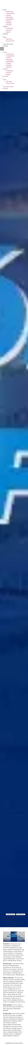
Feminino (8, 30)
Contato (5, 46)
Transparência (10, 13)
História (8, 15)
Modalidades (10, 19)
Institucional (9, 11)
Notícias (5, 34)
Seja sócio (9, 39)
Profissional (9, 28)
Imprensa (9, 24)
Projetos (8, 21)
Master (8, 32)
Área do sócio (10, 41)
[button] (14, 49)
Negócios (9, 22)
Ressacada (9, 17)
